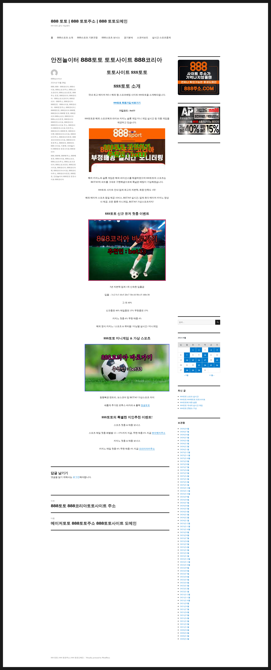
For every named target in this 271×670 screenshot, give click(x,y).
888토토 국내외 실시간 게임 (191, 405)
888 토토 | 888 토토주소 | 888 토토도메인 (89, 21)
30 (199, 370)
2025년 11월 (185, 455)
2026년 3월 (184, 443)
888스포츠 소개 (65, 37)
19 (217, 360)
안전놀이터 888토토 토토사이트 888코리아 (63, 149)
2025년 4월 (184, 476)
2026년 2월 (184, 446)
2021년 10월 (185, 600)
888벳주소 (65, 156)
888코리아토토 (65, 137)
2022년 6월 (184, 576)
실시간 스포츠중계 (161, 37)
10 (205, 355)
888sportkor (56, 79)
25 (211, 365)
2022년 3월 (184, 585)
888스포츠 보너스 (111, 37)
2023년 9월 (184, 532)
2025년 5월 (184, 473)
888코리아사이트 (62, 134)
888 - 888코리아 (62, 86)
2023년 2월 (184, 553)
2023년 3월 (184, 550)
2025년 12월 (185, 452)
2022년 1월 (184, 591)
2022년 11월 (185, 562)
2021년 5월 (184, 615)
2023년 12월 (185, 523)
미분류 (63, 146)
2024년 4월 (184, 511)
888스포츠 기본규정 (87, 37)
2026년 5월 (184, 437)
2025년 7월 (184, 467)
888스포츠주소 (61, 89)
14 (187, 360)
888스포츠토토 (65, 92)
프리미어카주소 (147, 448)
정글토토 (145, 405)
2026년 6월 (184, 434)
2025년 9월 (184, 461)
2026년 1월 (184, 449)
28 (187, 370)
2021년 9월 (184, 603)
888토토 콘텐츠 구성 (188, 408)
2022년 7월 (184, 573)
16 (199, 360)
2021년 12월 (185, 594)
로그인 (76, 477)
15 (193, 360)
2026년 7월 (184, 431)
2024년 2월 (184, 517)
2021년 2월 (184, 624)
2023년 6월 (184, 541)
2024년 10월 (185, 493)
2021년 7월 (184, 609)
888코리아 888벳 (68, 110)
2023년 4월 (184, 547)
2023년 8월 (184, 535)
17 (205, 360)
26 (217, 365)
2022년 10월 (185, 565)
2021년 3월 (184, 621)
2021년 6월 (184, 612)
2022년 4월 (184, 582)
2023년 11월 (185, 526)
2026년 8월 (184, 428)
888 (52, 86)
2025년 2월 (184, 482)
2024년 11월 (185, 491)
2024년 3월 (184, 514)
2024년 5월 (184, 508)
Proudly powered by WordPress (98, 657)
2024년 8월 (184, 499)
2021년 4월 (184, 618)
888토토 (62, 143)
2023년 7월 (184, 538)
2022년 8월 (184, 570)
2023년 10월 (185, 529)
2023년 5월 (184, 544)
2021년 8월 (184, 606)
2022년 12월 (185, 559)
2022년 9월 (184, 568)
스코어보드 (142, 37)
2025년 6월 (184, 470)
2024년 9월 (184, 496)
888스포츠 (69, 158)
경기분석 (128, 37)
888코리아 (63, 95)
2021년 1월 (184, 627)
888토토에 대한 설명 (188, 402)
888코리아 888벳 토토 (60, 113)
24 (205, 365)
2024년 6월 (184, 505)
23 (199, 365)
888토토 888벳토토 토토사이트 (192, 399)
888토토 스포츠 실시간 (189, 396)
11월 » (211, 375)
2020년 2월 (184, 639)
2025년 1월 (184, 485)
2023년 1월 (184, 556)
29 (193, 370)
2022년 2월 (184, 588)
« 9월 (186, 375)
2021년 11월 (185, 597)
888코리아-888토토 (59, 131)
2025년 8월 (184, 464)
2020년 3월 (184, 636)
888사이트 (59, 158)
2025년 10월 (185, 458)
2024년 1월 (184, 520)
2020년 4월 (184, 633)
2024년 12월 (185, 488)
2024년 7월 (184, 502)
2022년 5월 (184, 579)
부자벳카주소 (158, 432)
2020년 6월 (184, 630)
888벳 (57, 156)
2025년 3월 (184, 479)
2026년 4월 (184, 440)
